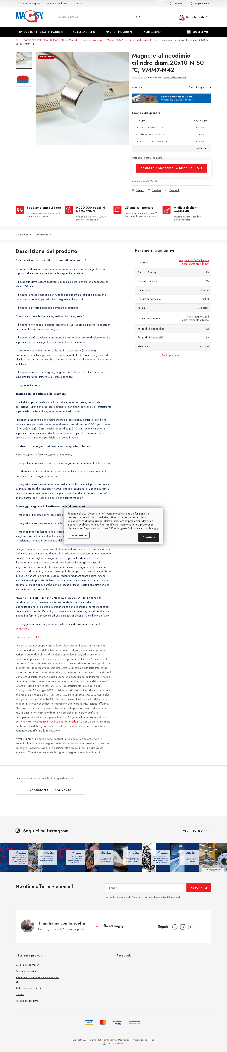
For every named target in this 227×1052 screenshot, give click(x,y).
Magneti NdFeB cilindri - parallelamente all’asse (194, 262)
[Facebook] (174, 927)
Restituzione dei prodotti (28, 988)
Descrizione (22, 234)
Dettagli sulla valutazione (174, 77)
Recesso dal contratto (27, 1000)
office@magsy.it (114, 926)
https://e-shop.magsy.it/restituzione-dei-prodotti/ (50, 722)
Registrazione (202, 3)
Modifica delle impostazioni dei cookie (136, 1039)
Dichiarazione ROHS (28, 637)
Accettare (149, 537)
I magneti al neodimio (28, 549)
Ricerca (138, 17)
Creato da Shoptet (115, 1043)
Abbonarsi (199, 887)
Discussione (42, 234)
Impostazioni (79, 535)
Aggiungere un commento (50, 790)
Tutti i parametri (171, 355)
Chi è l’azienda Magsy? (28, 3)
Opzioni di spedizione (200, 87)
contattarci (22, 629)
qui (156, 528)
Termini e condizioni (57, 3)
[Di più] (198, 32)
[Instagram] (182, 927)
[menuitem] (42, 32)
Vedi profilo (193, 831)
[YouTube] (190, 927)
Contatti (20, 994)
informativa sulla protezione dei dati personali (157, 897)
